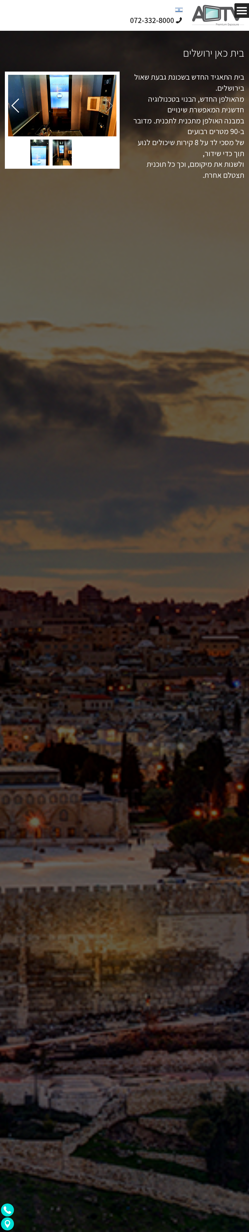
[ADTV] (218, 15)
